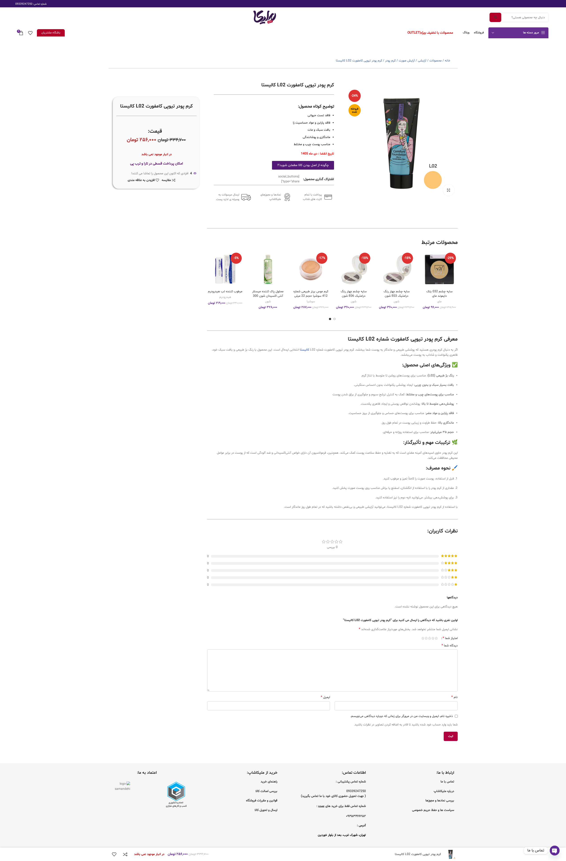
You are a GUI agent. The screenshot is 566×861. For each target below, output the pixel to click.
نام (454, 697)
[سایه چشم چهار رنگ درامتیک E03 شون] (397, 269)
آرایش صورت (407, 61)
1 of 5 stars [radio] (436, 638)
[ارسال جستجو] (495, 17)
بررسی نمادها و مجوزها (439, 800)
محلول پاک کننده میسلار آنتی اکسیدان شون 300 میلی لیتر (268, 295)
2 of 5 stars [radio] (433, 638)
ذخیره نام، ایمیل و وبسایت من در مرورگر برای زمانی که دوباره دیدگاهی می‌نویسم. (401, 716)
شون (396, 302)
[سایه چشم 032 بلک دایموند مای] (439, 269)
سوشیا (311, 302)
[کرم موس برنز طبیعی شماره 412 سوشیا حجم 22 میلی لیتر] (311, 269)
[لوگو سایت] (264, 17)
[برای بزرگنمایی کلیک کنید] (448, 190)
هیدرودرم (225, 297)
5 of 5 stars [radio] (423, 638)
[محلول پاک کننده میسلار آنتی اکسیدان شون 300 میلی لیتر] (268, 269)
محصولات (435, 61)
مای (439, 302)
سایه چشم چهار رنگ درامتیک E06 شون (354, 293)
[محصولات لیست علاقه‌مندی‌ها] (30, 32)
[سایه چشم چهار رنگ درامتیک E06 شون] (354, 269)
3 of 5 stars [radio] (429, 638)
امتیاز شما (450, 638)
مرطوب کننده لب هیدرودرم (225, 291)
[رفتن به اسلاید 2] (330, 319)
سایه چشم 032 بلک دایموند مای (439, 293)
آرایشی (422, 61)
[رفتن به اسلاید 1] (334, 319)
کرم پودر (390, 61)
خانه (447, 61)
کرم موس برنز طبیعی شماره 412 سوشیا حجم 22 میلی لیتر (310, 295)
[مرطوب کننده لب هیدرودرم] (225, 269)
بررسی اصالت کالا (266, 791)
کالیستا (304, 350)
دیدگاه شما (449, 645)
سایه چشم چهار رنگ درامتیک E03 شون (397, 293)
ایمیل (325, 697)
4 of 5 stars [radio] (426, 638)
